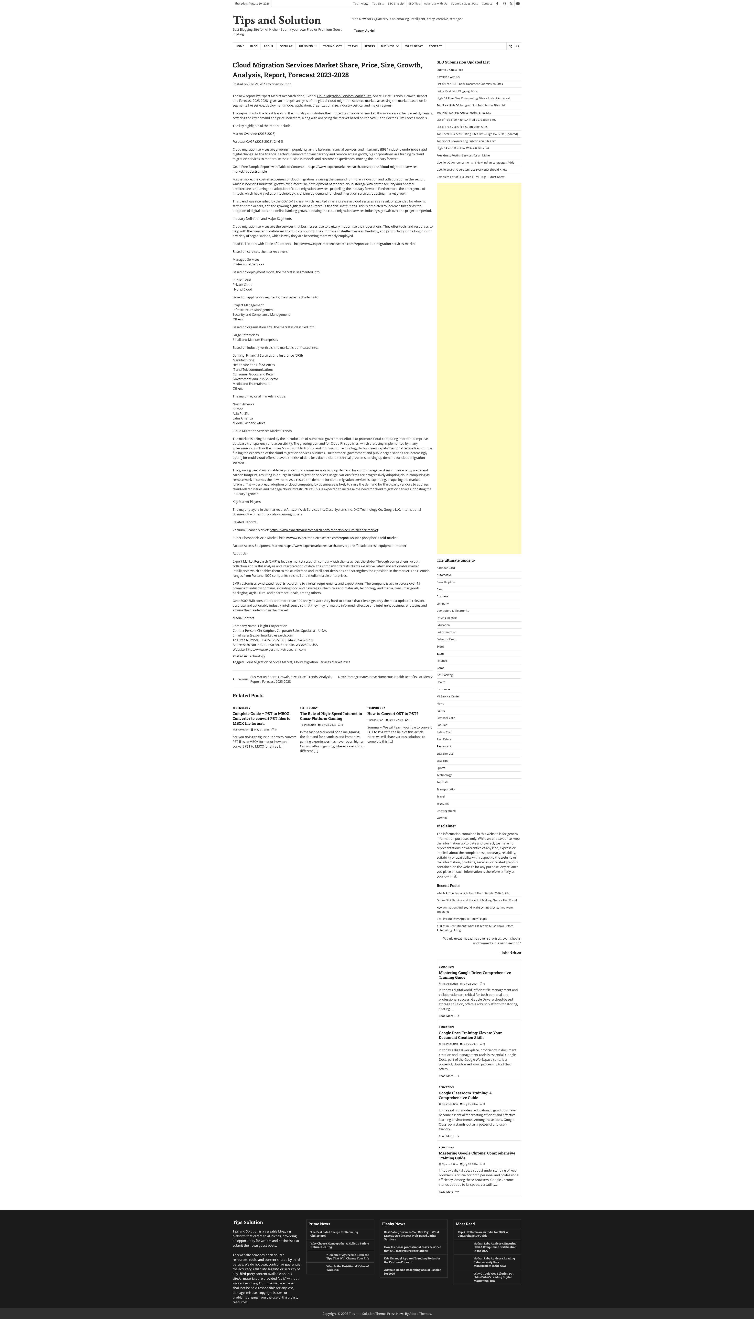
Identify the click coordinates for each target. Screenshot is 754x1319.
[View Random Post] (510, 46)
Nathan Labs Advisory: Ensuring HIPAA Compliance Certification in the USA (495, 1247)
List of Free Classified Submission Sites (462, 127)
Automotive (444, 575)
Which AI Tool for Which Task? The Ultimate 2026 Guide (473, 893)
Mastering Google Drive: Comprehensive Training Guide (475, 975)
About (268, 46)
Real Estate (444, 739)
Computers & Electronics (453, 611)
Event (440, 646)
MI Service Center (448, 696)
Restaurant (444, 746)
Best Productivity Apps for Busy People (462, 919)
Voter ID (442, 818)
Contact (487, 3)
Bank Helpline (446, 582)
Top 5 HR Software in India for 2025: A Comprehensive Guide (483, 1234)
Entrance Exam (446, 639)
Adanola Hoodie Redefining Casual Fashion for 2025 (412, 1271)
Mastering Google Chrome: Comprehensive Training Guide (477, 1155)
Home (240, 46)
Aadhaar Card (446, 568)
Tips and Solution (277, 19)
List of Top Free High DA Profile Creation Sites (466, 119)
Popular (286, 46)
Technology (360, 3)
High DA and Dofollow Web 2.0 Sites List (463, 148)
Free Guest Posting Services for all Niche (463, 155)
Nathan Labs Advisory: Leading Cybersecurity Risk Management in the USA (494, 1261)
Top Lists (378, 3)
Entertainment (446, 632)
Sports (369, 46)
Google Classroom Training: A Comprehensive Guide (465, 1095)
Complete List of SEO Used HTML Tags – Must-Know (470, 177)
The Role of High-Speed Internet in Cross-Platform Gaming (331, 716)
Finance (442, 660)
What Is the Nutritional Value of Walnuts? (347, 1268)
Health (441, 682)
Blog (254, 46)
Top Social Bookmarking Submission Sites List (466, 141)
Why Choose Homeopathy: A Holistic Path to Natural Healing (339, 1245)
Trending (306, 46)
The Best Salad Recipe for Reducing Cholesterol (334, 1234)
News (440, 703)
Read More (446, 1016)
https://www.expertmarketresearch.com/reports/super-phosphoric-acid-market (338, 538)
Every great (414, 46)
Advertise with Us (435, 3)
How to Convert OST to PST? (392, 713)
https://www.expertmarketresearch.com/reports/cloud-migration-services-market (354, 244)
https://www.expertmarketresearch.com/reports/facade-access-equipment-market (345, 546)
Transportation (446, 789)
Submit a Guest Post (464, 3)
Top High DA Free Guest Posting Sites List (464, 112)
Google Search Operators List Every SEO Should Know (472, 169)
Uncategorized (446, 811)
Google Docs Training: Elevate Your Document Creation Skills (470, 1035)
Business (387, 46)
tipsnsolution (281, 84)
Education (443, 625)
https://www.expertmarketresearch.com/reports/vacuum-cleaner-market (324, 530)
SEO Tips (414, 3)
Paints (441, 711)
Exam (440, 653)
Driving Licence (447, 618)
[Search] (517, 46)
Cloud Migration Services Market (268, 662)
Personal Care (446, 718)
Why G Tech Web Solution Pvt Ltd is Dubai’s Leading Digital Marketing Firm (493, 1277)
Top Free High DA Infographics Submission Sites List (471, 105)
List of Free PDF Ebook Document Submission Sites (470, 84)
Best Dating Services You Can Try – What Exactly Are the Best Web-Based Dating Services (411, 1235)
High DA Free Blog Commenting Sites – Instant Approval (473, 98)
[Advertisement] (479, 368)
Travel (353, 46)
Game (440, 668)
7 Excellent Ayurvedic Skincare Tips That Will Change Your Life (347, 1256)
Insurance (443, 689)
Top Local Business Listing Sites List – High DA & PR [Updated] (477, 134)
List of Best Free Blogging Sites (457, 91)
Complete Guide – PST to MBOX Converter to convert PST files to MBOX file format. (261, 718)
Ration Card (444, 732)
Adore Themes (420, 1314)
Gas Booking (445, 675)
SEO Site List (396, 3)
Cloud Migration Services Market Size (344, 96)
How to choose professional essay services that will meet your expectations (412, 1249)
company (443, 603)
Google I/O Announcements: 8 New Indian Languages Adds (475, 162)
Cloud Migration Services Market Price (322, 662)
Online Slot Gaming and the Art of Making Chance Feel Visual (477, 900)
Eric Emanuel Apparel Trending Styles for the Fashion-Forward (412, 1260)
